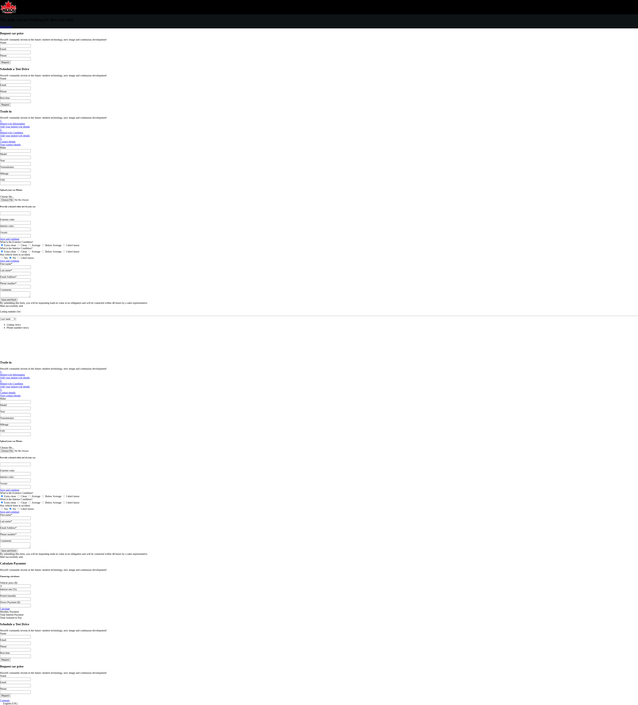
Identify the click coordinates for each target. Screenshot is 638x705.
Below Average (53, 245)
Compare (5, 700)
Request (5, 62)
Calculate (5, 608)
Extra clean (10, 245)
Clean (24, 245)
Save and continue (9, 239)
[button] (319, 703)
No (14, 257)
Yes (5, 257)
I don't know (73, 245)
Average (36, 245)
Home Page (6, 26)
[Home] (8, 12)
